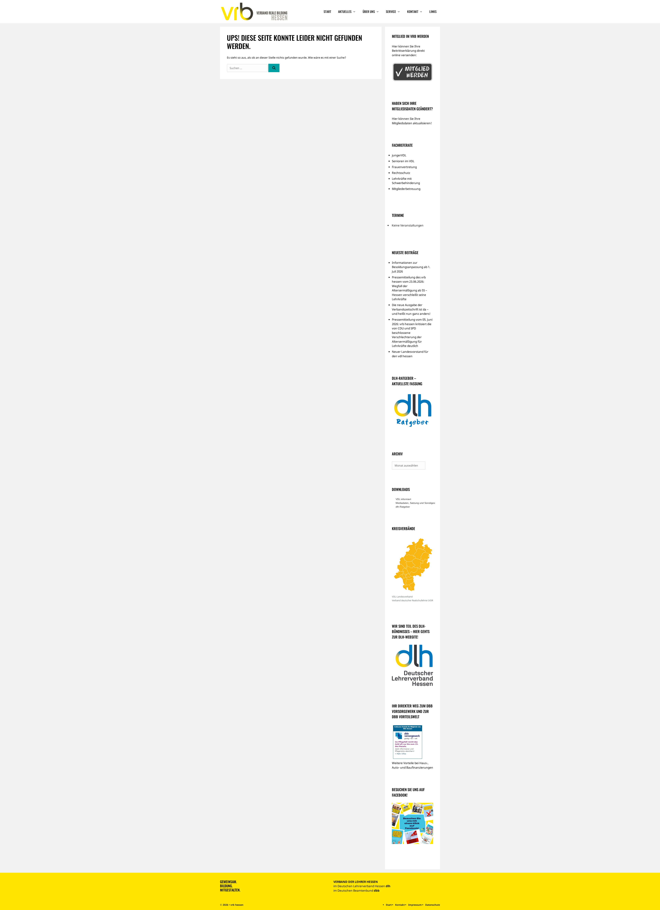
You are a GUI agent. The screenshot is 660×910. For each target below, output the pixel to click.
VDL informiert (403, 499)
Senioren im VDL (403, 161)
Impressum (415, 904)
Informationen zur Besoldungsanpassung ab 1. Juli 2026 (411, 267)
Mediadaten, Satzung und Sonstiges (414, 503)
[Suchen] (273, 68)
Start (327, 11)
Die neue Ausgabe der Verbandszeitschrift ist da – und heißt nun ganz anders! (411, 309)
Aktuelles (344, 11)
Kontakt (412, 11)
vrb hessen (236, 904)
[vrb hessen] (253, 11)
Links (433, 11)
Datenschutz (432, 904)
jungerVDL (399, 155)
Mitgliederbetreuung (406, 189)
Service (391, 11)
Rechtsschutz (401, 173)
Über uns (369, 11)
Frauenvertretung (404, 167)
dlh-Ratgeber (403, 506)
